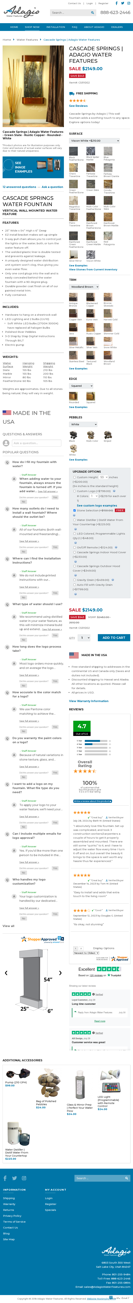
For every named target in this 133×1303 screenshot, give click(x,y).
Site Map (9, 1239)
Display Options (103, 948)
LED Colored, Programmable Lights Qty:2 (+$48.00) (99, 536)
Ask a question (52, 187)
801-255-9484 (121, 1274)
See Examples (78, 265)
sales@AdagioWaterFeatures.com (107, 1286)
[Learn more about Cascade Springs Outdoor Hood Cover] (75, 575)
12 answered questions (19, 187)
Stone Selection (100, 510)
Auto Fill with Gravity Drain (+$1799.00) (93, 587)
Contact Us (74, 3)
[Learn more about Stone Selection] (74, 515)
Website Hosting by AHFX (101, 1298)
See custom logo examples (97, 505)
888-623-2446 (115, 12)
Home (7, 39)
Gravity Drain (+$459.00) (92, 580)
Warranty (9, 1204)
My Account (55, 1189)
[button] (55, 497)
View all (8, 926)
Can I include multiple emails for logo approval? (36, 836)
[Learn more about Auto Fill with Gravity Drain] (75, 593)
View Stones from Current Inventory (93, 269)
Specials (50, 1210)
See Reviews (78, 106)
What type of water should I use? (37, 604)
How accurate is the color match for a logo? (36, 694)
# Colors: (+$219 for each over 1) (101, 498)
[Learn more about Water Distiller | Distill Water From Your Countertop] (75, 528)
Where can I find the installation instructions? (36, 560)
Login (89, 3)
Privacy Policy (12, 1215)
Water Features (27, 39)
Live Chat (122, 1297)
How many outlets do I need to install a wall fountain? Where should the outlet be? (35, 512)
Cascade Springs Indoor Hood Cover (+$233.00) (99, 554)
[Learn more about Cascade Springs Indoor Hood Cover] (75, 561)
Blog (6, 1233)
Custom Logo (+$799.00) (93, 491)
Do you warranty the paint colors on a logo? (36, 740)
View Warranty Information (89, 701)
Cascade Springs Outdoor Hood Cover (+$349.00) (96, 568)
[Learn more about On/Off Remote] (116, 547)
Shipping (9, 1198)
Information (14, 1189)
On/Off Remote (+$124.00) (94, 547)
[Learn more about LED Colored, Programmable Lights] (75, 542)
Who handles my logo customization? (29, 881)
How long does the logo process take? (36, 648)
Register (103, 3)
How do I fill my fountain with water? (34, 464)
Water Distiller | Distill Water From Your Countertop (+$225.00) (98, 522)
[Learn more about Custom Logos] (114, 490)
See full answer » (48, 491)
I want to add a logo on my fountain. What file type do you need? (35, 788)
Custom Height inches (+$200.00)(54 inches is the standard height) (95, 482)
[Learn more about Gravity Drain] (112, 579)
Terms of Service (14, 1221)
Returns (8, 1210)
